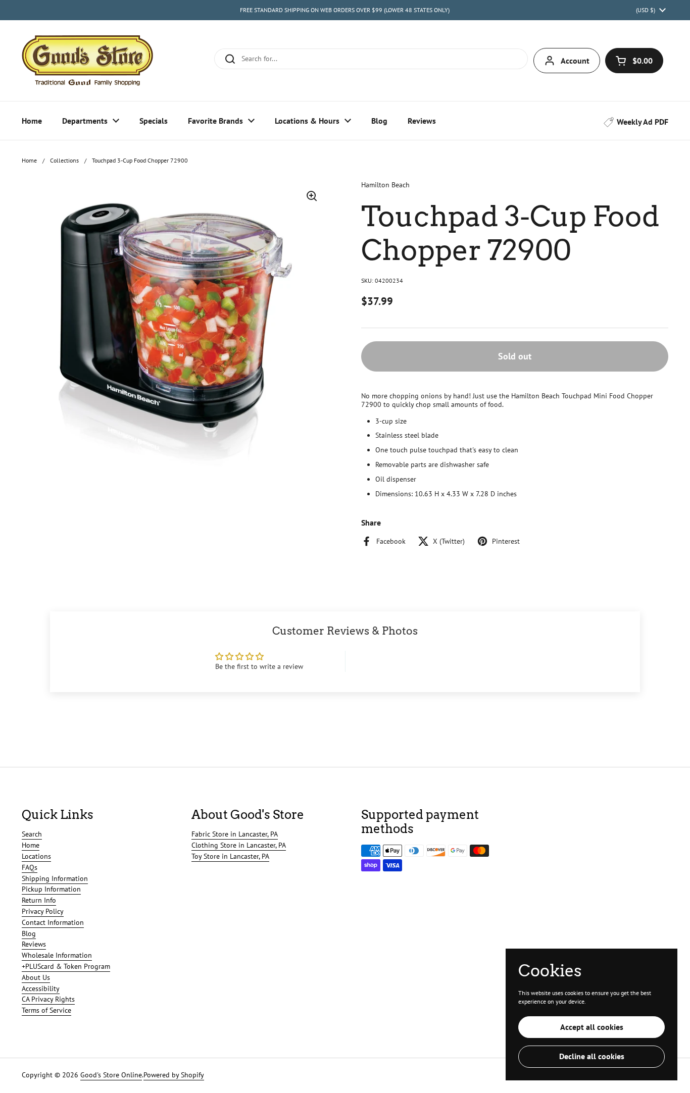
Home (29, 160)
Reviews (34, 944)
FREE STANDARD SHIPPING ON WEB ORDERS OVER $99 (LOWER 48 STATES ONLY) (345, 10)
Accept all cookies (591, 1027)
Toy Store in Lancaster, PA (230, 856)
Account (575, 61)
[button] (634, 60)
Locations (36, 856)
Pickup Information (51, 889)
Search (32, 834)
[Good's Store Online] (87, 60)
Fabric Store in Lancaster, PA (234, 834)
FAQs (29, 867)
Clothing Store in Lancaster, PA (238, 845)
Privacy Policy (43, 911)
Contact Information (53, 922)
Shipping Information (55, 878)
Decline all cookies (591, 1056)
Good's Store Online (111, 1074)
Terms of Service (46, 1010)
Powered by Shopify (173, 1074)
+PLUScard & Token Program (66, 966)
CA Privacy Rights (48, 999)
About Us (36, 977)
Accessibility (41, 988)
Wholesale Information (57, 955)
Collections (64, 160)
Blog (29, 933)
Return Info (39, 900)
